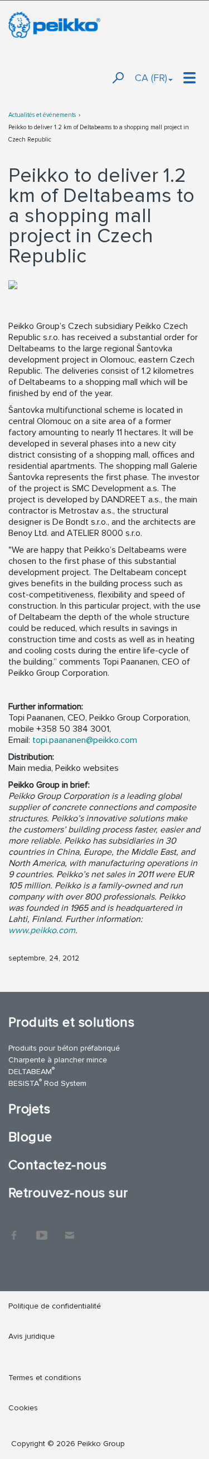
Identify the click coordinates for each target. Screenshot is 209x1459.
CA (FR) (151, 78)
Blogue (30, 1137)
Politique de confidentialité (54, 1306)
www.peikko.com (41, 930)
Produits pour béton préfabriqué (64, 1048)
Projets (29, 1109)
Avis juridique (31, 1336)
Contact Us (69, 1229)
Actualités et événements (42, 115)
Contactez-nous (57, 1165)
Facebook (14, 1229)
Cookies (23, 1408)
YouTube (41, 1229)
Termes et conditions (46, 1377)
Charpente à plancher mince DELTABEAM (57, 1065)
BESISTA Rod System (47, 1082)
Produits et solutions (71, 1022)
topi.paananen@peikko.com (84, 740)
